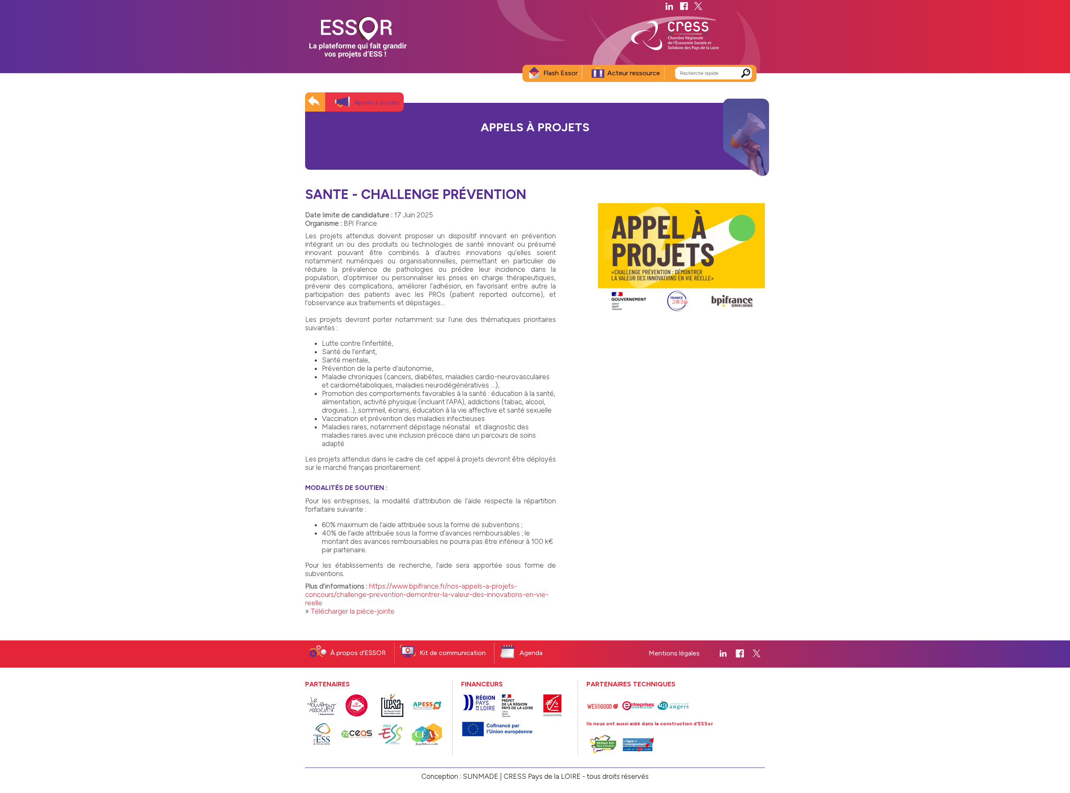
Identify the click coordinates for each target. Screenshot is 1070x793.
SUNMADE (480, 776)
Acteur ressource (633, 73)
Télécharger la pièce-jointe (353, 611)
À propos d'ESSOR (358, 653)
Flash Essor (560, 73)
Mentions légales (674, 653)
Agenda (531, 653)
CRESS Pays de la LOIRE (542, 776)
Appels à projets (377, 102)
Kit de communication (453, 653)
